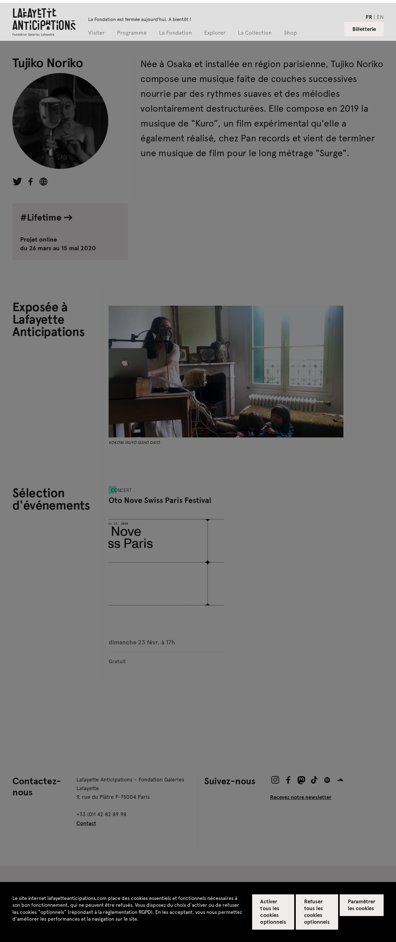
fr (369, 16)
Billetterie (364, 28)
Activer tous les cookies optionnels (273, 911)
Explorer (215, 33)
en (380, 16)
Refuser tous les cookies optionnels (317, 911)
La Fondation (175, 33)
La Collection (255, 33)
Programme (132, 33)
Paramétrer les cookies (361, 904)
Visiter (96, 33)
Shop (290, 33)
